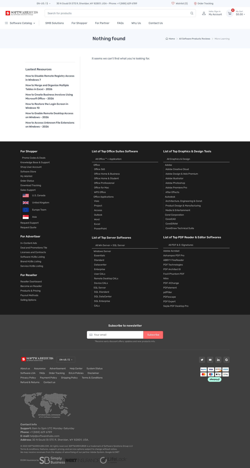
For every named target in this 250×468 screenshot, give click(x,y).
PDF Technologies (173, 264)
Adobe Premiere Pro (176, 187)
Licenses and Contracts (33, 252)
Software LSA (27, 373)
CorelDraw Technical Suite (179, 228)
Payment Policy (48, 377)
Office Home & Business (107, 173)
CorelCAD (170, 219)
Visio (96, 201)
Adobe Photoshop (175, 183)
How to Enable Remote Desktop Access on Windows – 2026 (49, 115)
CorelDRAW (171, 223)
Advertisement (58, 368)
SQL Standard (101, 292)
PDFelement (170, 287)
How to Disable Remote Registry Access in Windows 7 (50, 77)
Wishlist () (181, 3)
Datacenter (100, 264)
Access (98, 210)
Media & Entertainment (177, 210)
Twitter (202, 360)
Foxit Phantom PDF (173, 273)
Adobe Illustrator (174, 178)
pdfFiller (167, 292)
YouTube (210, 360)
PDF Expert (169, 301)
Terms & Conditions (92, 377)
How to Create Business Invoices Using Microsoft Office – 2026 (49, 96)
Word (96, 219)
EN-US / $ (42, 3)
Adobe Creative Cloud (177, 169)
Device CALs (101, 283)
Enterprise (99, 269)
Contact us (49, 382)
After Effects (172, 192)
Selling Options (28, 299)
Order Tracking (205, 3)
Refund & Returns (29, 382)
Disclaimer (93, 373)
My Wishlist (26, 176)
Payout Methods (29, 295)
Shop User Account (30, 167)
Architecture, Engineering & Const (183, 201)
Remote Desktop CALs (106, 278)
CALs (97, 305)
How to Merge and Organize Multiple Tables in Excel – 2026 (47, 87)
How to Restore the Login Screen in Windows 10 (47, 105)
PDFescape (169, 296)
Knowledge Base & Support (35, 162)
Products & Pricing (30, 290)
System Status (95, 368)
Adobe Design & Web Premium (181, 173)
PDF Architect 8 (172, 269)
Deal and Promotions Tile (33, 247)
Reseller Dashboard (31, 281)
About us (25, 368)
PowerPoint (100, 228)
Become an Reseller (31, 286)
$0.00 (239, 13)
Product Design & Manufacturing (183, 205)
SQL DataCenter (103, 296)
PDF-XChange (171, 283)
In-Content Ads (28, 243)
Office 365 (99, 169)
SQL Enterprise (102, 301)
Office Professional (104, 183)
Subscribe (153, 334)
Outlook (98, 214)
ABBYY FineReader (173, 260)
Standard (99, 260)
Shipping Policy (69, 377)
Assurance (40, 368)
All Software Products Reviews (194, 38)
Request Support (29, 222)
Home (172, 38)
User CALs (99, 273)
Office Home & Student (106, 178)
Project (98, 205)
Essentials (99, 255)
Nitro (166, 278)
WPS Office (100, 192)
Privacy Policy (28, 377)
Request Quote (28, 227)
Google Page (226, 360)
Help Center (76, 368)
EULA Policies (76, 373)
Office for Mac (101, 187)
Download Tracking (30, 185)
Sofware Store (28, 171)
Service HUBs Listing (31, 266)
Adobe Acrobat (171, 250)
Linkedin (218, 360)
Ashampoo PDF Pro (173, 255)
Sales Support (28, 190)
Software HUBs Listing (32, 256)
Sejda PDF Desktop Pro (175, 306)
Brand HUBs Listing (30, 261)
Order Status (27, 180)
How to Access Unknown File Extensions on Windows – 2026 (50, 124)
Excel (97, 224)
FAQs (42, 373)
